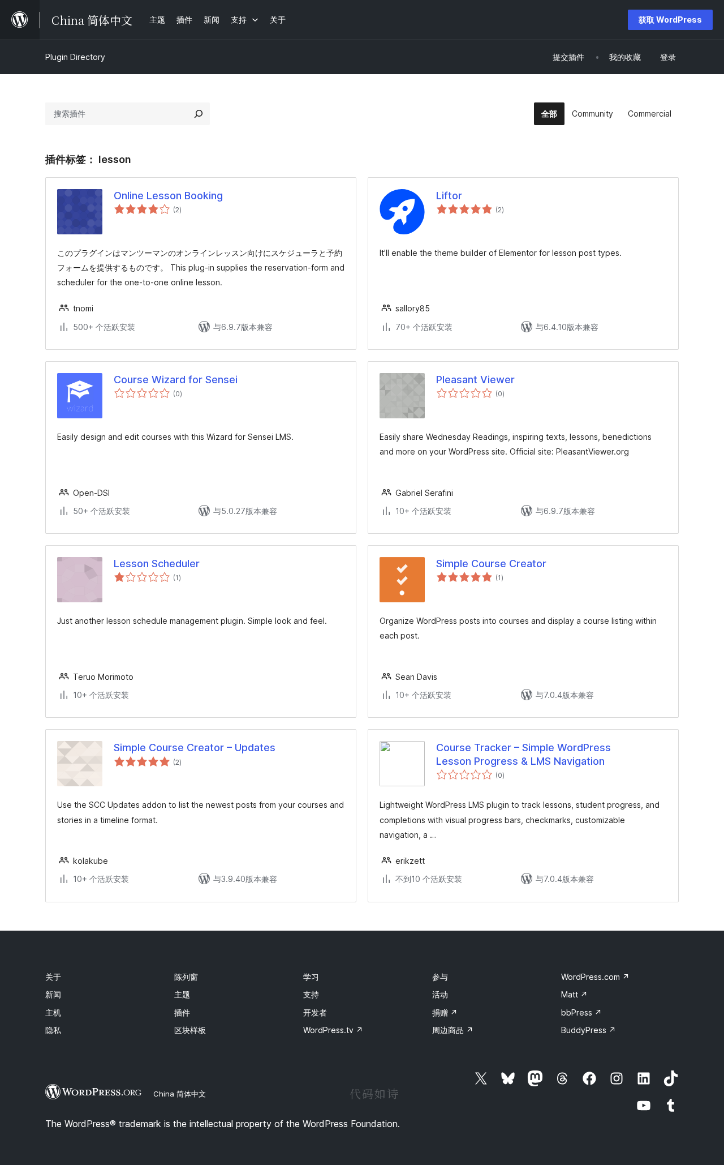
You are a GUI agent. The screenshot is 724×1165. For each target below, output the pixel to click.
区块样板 (190, 1030)
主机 (53, 1012)
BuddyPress (588, 1030)
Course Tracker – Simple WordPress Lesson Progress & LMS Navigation (523, 754)
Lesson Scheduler (157, 563)
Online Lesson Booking (168, 196)
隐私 (53, 1030)
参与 (440, 977)
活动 (440, 994)
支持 (311, 994)
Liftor (449, 196)
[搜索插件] (198, 113)
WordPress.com (595, 977)
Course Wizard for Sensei (176, 380)
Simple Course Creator (491, 563)
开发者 (315, 1012)
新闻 (53, 994)
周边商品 (452, 1030)
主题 (182, 994)
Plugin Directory (75, 57)
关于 (53, 977)
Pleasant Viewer (475, 380)
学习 (311, 977)
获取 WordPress (670, 19)
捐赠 (445, 1012)
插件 (182, 1012)
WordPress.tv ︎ (333, 1030)
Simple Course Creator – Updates (194, 747)
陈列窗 (186, 977)
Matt (574, 994)
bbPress (581, 1012)
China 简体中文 (179, 1093)
